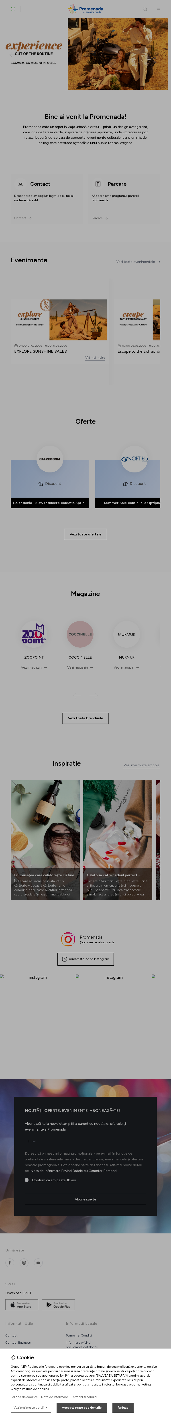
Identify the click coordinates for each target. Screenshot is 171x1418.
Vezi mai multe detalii (29, 1408)
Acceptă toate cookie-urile (82, 1408)
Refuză (123, 1408)
